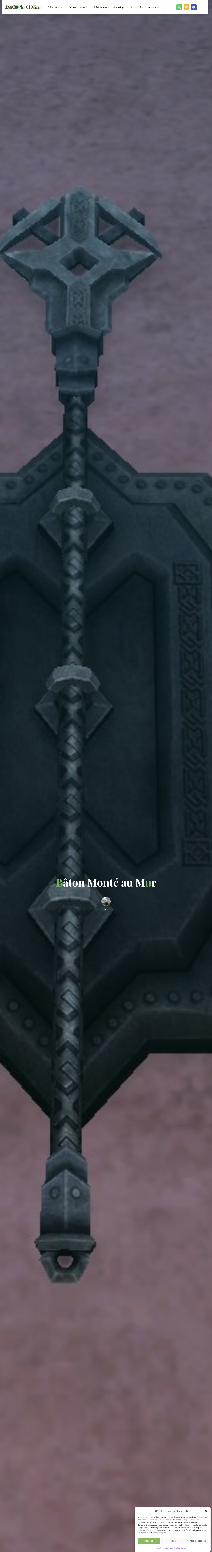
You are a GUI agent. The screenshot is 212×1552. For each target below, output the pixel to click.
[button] (206, 1511)
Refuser (172, 1541)
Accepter (149, 1541)
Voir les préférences (196, 1541)
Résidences (100, 7)
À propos (153, 7)
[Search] (179, 7)
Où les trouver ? (78, 7)
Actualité (136, 7)
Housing (119, 7)
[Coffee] (186, 7)
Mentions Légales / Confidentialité (171, 1548)
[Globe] (194, 7)
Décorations (55, 7)
